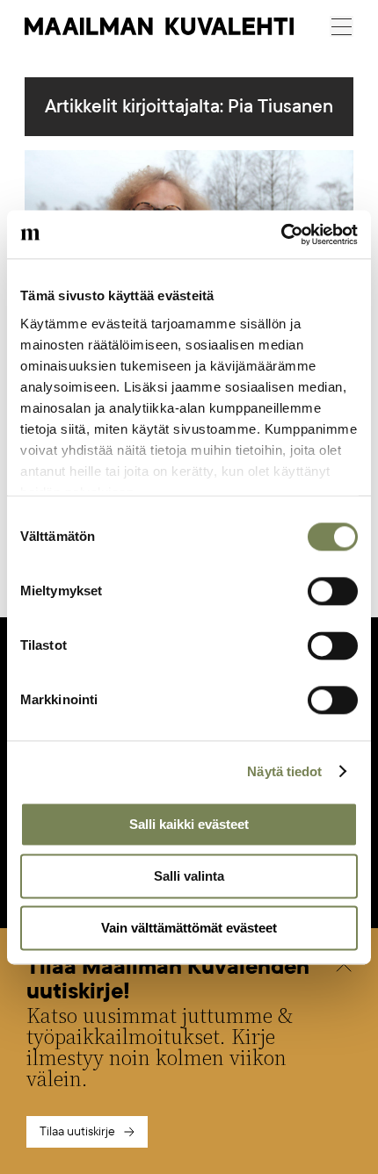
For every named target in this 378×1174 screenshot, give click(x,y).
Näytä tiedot (284, 771)
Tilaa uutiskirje (77, 1131)
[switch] (333, 591)
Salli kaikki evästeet (189, 824)
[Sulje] (343, 966)
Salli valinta (189, 875)
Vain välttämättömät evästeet (189, 927)
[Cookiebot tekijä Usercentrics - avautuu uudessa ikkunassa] (281, 234)
